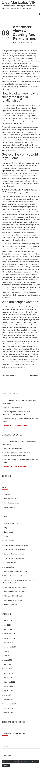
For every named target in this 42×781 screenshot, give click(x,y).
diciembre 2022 (9, 682)
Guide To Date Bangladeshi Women (16, 545)
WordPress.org (9, 507)
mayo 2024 (8, 620)
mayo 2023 (8, 660)
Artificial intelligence (11, 523)
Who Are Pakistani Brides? (13, 407)
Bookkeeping (8, 532)
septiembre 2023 (10, 647)
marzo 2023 (8, 669)
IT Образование (10, 562)
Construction (24, 762)
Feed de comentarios (11, 503)
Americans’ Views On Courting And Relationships (24, 32)
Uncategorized (27, 42)
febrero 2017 (8, 712)
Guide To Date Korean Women (14, 549)
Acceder (7, 494)
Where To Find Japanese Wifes (15, 591)
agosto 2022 (8, 690)
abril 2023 (7, 664)
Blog (5, 527)
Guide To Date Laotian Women (14, 554)
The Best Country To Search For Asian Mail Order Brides (20, 419)
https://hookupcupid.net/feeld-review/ (14, 170)
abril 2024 (7, 625)
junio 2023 (7, 655)
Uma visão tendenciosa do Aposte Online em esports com (19, 401)
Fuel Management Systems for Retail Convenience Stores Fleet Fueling (16, 412)
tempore (5, 765)
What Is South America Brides (14, 576)
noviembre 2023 (9, 638)
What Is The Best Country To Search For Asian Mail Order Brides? (19, 581)
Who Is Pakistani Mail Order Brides (16, 600)
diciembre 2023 (9, 634)
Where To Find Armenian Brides (15, 587)
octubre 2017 (8, 708)
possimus (35, 762)
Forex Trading (9, 541)
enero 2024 (8, 629)
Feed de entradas (10, 498)
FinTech (6, 536)
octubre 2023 (8, 642)
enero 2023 (8, 677)
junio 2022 (7, 695)
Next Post (34, 375)
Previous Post (10, 375)
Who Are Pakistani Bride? (13, 596)
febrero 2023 (8, 673)
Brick (15, 762)
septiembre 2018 (10, 704)
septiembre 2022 (10, 686)
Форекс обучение (10, 604)
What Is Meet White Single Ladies (15, 571)
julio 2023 (7, 651)
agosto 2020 (8, 699)
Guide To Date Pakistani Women (15, 558)
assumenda (6, 762)
